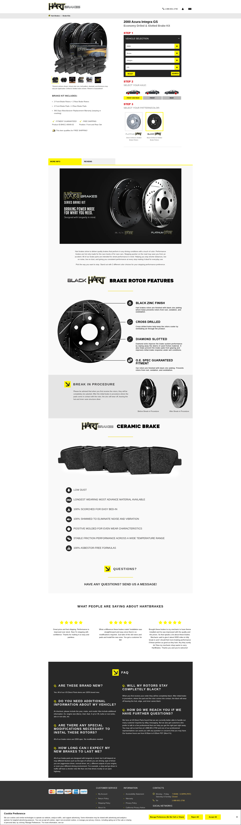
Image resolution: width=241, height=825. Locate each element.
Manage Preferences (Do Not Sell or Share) (167, 817)
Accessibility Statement (135, 794)
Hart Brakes (55, 16)
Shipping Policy (104, 803)
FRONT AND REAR (133, 98)
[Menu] (190, 9)
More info (55, 162)
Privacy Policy (131, 803)
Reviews (88, 162)
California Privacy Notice (135, 808)
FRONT (152, 98)
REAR (172, 98)
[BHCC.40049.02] (55, 80)
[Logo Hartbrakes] (64, 6)
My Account (102, 794)
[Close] (237, 817)
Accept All (213, 817)
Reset (130, 74)
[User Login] (182, 9)
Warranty (129, 798)
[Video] (98, 80)
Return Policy (103, 798)
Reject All (195, 817)
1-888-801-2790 (178, 800)
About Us (101, 808)
